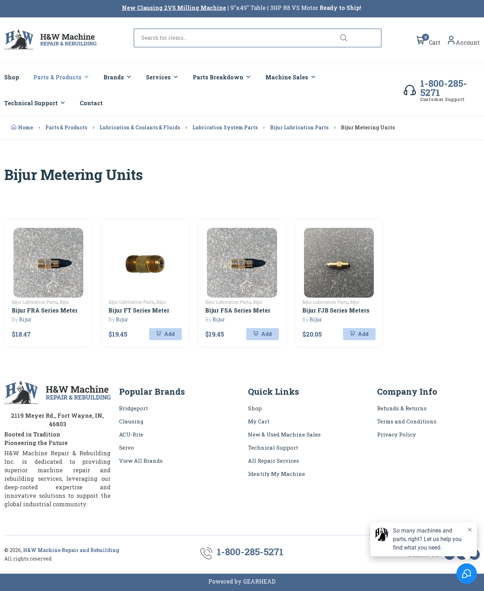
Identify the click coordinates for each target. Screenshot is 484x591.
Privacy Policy (396, 434)
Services (158, 77)
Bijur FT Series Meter (138, 310)
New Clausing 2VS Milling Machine (174, 7)
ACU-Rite (131, 434)
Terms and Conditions (407, 421)
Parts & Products (57, 77)
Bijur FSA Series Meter (237, 310)
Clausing (131, 421)
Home (25, 127)
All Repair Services (273, 460)
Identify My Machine (276, 473)
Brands (113, 77)
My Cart (258, 421)
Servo (126, 447)
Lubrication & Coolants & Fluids (140, 127)
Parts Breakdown (218, 77)
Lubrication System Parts (225, 127)
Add (169, 334)
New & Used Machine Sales (284, 434)
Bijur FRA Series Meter (45, 310)
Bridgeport (133, 408)
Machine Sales (286, 77)
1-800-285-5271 (443, 87)
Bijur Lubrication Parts (299, 127)
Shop (11, 77)
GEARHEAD (259, 581)
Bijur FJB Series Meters (336, 310)
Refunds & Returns (402, 408)
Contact (91, 103)
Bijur (25, 319)
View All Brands (141, 460)
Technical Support (31, 103)
